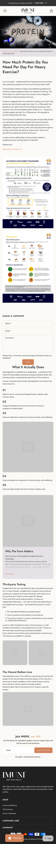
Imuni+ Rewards (9, 813)
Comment (10, 338)
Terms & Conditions (28, 839)
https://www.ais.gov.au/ (12, 149)
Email (8, 331)
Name (8, 323)
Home (5, 51)
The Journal (14, 51)
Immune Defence (10, 805)
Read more (9, 574)
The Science (8, 809)
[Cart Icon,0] (50, 10)
